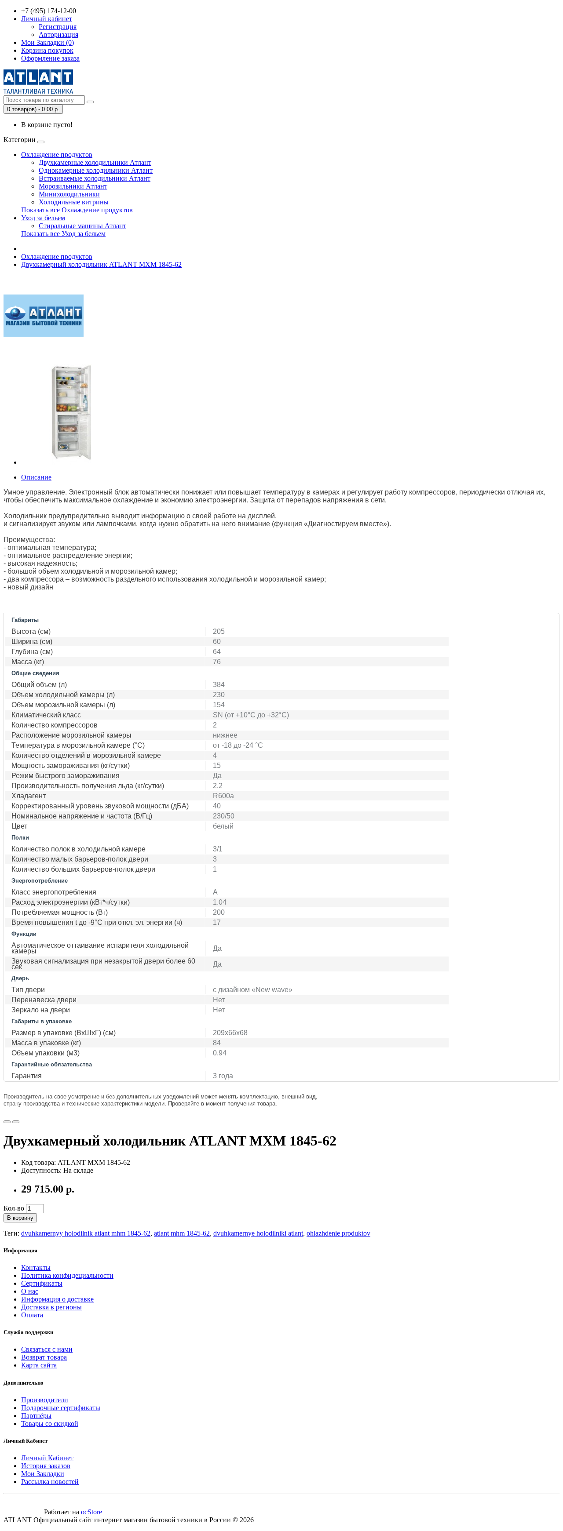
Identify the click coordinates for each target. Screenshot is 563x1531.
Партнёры (36, 1415)
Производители (44, 1400)
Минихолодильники (69, 194)
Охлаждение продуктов (56, 154)
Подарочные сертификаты (60, 1407)
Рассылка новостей (50, 1481)
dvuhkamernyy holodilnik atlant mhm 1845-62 (85, 1233)
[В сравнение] (15, 1121)
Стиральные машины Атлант (82, 225)
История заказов (45, 1465)
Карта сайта (39, 1365)
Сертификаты (41, 1283)
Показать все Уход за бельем (63, 233)
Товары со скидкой (49, 1423)
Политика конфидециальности (67, 1275)
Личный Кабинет (47, 1458)
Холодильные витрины (74, 202)
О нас (29, 1291)
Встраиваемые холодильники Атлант (94, 178)
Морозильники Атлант (73, 186)
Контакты (36, 1267)
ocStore (91, 1512)
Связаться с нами (47, 1349)
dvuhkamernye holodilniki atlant (258, 1233)
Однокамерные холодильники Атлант (96, 170)
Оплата (32, 1315)
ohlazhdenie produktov (338, 1233)
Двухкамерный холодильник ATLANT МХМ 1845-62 (101, 264)
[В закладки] (7, 1121)
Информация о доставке (57, 1299)
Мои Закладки (42, 1473)
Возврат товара (44, 1357)
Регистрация (58, 26)
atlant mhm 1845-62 (182, 1233)
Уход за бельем (43, 218)
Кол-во (14, 1208)
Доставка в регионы (51, 1307)
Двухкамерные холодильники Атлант (95, 162)
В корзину (20, 1218)
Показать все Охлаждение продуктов (77, 210)
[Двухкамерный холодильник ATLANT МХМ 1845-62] (71, 462)
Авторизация (58, 34)
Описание (36, 477)
